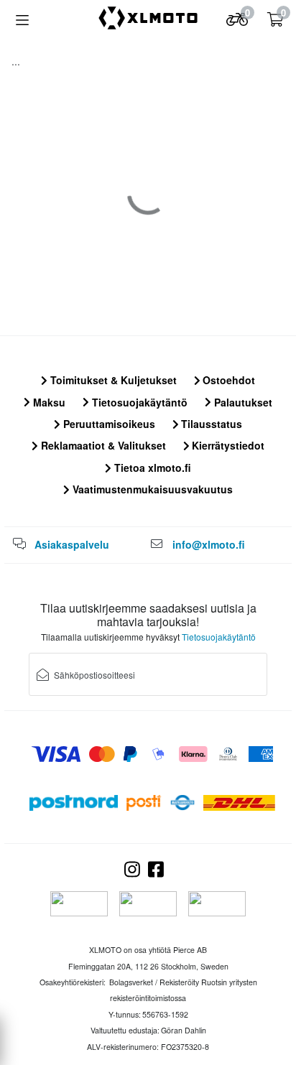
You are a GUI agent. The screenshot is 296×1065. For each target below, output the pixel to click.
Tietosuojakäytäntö (138, 402)
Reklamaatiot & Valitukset (102, 445)
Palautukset (241, 402)
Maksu (47, 402)
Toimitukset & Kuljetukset (112, 380)
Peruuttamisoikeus (107, 424)
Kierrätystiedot (226, 445)
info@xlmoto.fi (208, 544)
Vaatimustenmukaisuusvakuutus (151, 489)
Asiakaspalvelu (71, 544)
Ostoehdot (227, 380)
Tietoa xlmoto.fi (151, 467)
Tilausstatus (210, 424)
